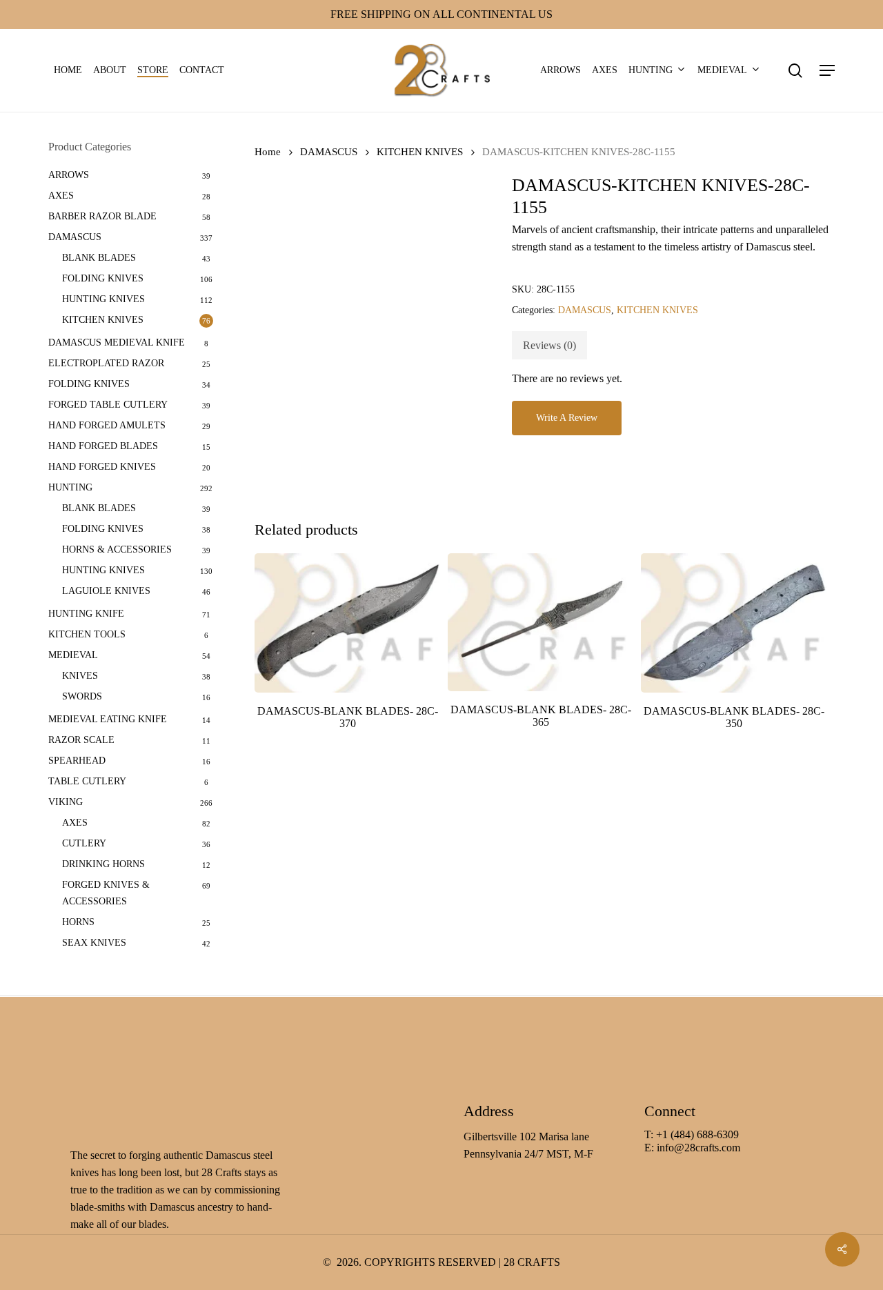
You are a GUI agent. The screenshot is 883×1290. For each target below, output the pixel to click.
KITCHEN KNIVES (102, 320)
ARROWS (68, 175)
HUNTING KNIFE (86, 613)
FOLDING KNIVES (102, 278)
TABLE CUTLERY (87, 781)
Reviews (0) (549, 345)
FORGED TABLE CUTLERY (108, 404)
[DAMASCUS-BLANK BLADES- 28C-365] (540, 622)
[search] (795, 70)
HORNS (78, 922)
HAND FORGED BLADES (103, 446)
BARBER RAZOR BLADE (102, 216)
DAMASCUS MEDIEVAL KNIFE (116, 342)
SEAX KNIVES (94, 942)
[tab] (549, 345)
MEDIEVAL (73, 655)
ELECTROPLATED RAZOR (106, 363)
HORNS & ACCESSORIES (117, 549)
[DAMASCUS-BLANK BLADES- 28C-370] (347, 623)
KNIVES (80, 676)
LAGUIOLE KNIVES (106, 591)
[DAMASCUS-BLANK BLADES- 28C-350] (733, 623)
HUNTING (70, 487)
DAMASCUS (74, 237)
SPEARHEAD (77, 760)
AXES (61, 195)
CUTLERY (84, 843)
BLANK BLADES (99, 257)
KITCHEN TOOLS (87, 634)
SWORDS (82, 696)
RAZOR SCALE (81, 740)
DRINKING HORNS (103, 864)
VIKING (65, 802)
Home (268, 151)
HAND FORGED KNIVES (102, 467)
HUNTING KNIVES (103, 299)
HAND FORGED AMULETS (107, 425)
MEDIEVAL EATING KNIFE (107, 719)
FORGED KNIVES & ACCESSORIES (106, 893)
